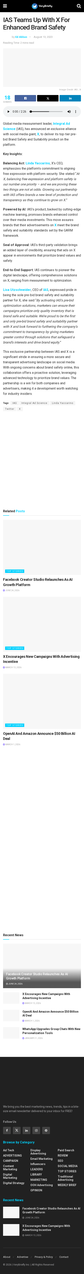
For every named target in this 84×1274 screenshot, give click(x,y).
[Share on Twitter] (48, 98)
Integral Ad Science (34, 403)
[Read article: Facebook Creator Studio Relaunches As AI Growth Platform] (42, 547)
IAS (45, 290)
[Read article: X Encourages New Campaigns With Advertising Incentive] (42, 624)
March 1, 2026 (12, 744)
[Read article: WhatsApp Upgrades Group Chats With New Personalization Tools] (11, 1033)
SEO (60, 1160)
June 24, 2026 (12, 590)
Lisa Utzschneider (17, 290)
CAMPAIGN (10, 1160)
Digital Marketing (10, 1176)
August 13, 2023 (43, 36)
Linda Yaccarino (38, 163)
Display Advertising (38, 1152)
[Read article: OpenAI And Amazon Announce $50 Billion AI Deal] (42, 701)
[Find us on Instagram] (36, 1130)
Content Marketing (10, 1167)
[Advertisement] (42, 460)
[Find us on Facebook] (7, 1130)
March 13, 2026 (13, 667)
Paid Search (66, 1150)
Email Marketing (41, 1158)
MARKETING (38, 1179)
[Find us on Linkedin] (26, 1130)
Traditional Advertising (65, 1178)
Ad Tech (8, 1150)
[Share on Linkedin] (70, 98)
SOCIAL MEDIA (67, 1166)
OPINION (36, 1190)
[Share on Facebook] (25, 98)
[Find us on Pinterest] (46, 1130)
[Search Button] (79, 6)
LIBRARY (36, 1174)
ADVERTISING (12, 1155)
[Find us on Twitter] (17, 1130)
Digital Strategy (13, 1183)
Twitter (9, 409)
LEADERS (36, 1169)
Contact (64, 1256)
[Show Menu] (5, 6)
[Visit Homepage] (42, 6)
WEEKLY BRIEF (67, 1185)
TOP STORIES (14, 571)
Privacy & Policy (44, 1256)
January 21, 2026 (33, 1038)
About (6, 1256)
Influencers (37, 1164)
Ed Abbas (21, 36)
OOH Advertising (41, 1185)
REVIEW (63, 1155)
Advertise (22, 1256)
